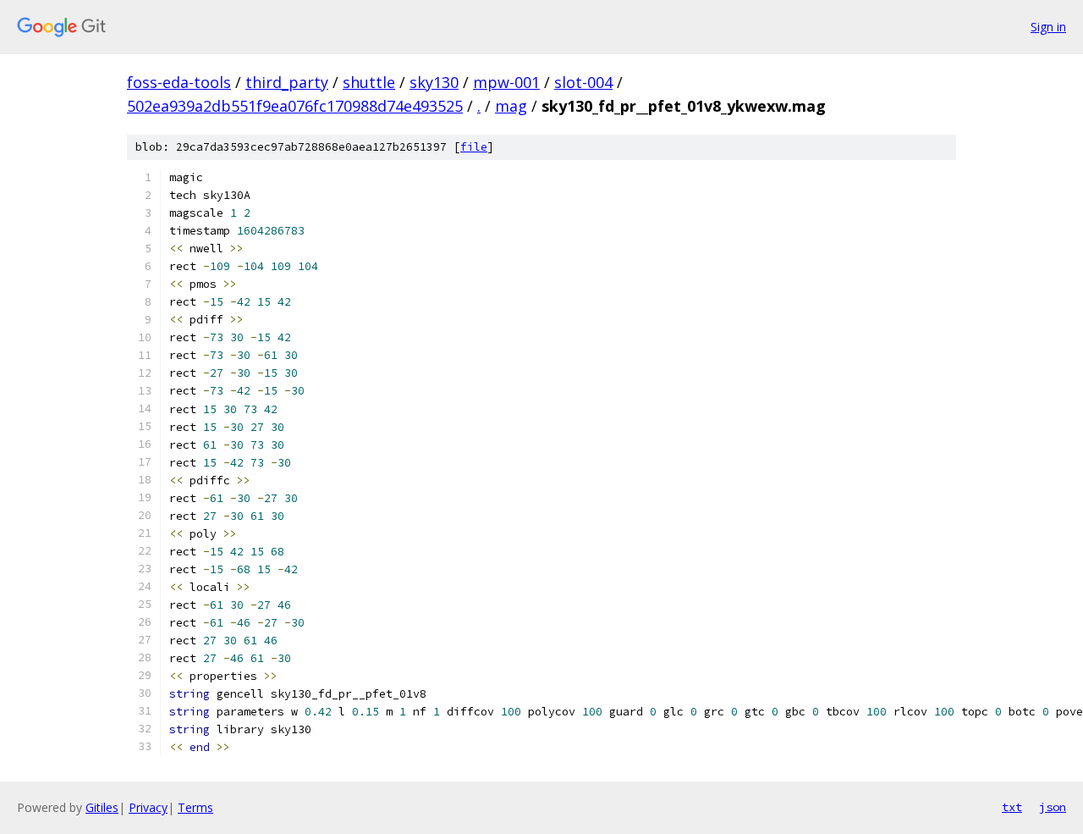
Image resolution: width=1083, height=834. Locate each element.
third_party (286, 82)
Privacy (148, 807)
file (473, 147)
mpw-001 (506, 82)
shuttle (369, 82)
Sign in (1048, 27)
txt (1012, 807)
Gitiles (101, 807)
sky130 (434, 82)
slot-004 (583, 82)
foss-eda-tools (179, 82)
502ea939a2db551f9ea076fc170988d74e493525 (295, 106)
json (1052, 807)
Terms (195, 807)
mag (511, 106)
